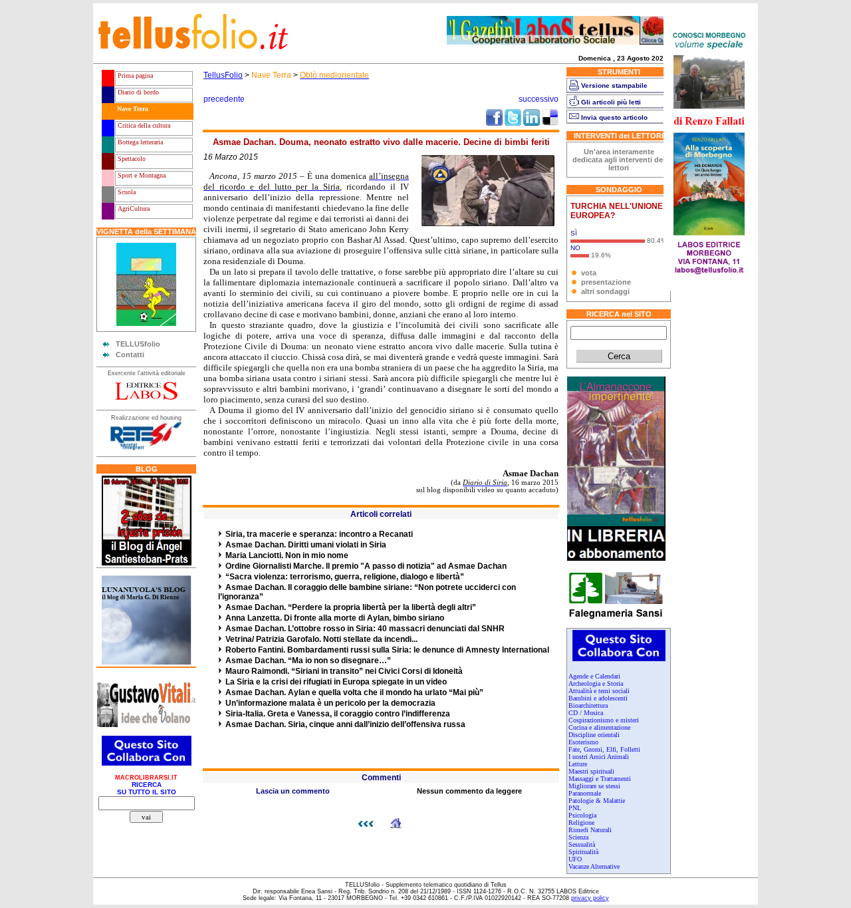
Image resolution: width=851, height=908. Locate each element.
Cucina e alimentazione (599, 727)
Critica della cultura (143, 125)
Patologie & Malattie (596, 800)
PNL (574, 808)
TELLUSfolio (138, 344)
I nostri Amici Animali (598, 756)
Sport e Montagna (141, 175)
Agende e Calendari (594, 676)
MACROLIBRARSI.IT (146, 777)
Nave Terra (131, 108)
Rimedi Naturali (590, 829)
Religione (581, 822)
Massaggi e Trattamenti (599, 778)
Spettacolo (131, 158)
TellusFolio (223, 75)
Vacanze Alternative (594, 866)
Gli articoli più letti (611, 102)
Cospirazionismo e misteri (603, 720)
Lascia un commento (293, 791)
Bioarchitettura (588, 705)
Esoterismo (583, 742)
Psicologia (582, 815)
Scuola (126, 192)
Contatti (130, 355)
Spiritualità (583, 851)
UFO (575, 859)
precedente (224, 99)
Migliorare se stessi (594, 786)
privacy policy (590, 898)
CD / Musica (585, 712)
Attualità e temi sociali (599, 690)
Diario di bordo (137, 92)
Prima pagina (134, 75)
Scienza (578, 837)
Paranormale (584, 793)
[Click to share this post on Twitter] (513, 123)
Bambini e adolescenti (598, 698)
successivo (538, 99)
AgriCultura (133, 208)
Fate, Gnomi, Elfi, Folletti (604, 749)
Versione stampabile (614, 85)
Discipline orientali (594, 734)
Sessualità (581, 844)
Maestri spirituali (591, 771)
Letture (577, 764)
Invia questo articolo (614, 117)
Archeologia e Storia (595, 683)
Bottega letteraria (139, 142)
